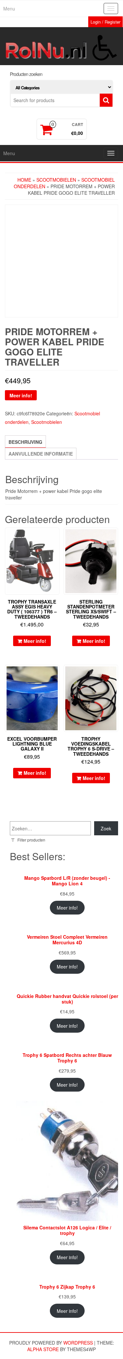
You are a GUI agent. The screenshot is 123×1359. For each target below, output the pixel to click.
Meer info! (21, 395)
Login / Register (105, 22)
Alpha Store (43, 1349)
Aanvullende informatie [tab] (41, 453)
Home (24, 179)
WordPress (78, 1342)
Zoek (106, 828)
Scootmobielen (56, 179)
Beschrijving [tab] (25, 442)
